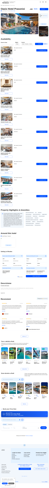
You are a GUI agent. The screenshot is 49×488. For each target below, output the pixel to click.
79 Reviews (45, 15)
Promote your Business (5, 472)
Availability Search (42, 50)
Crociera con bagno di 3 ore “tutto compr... (20, 363)
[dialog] (8, 482)
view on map (13, 10)
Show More (3, 325)
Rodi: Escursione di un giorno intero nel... (28, 364)
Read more (6, 481)
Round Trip (10, 424)
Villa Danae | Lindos (44, 397)
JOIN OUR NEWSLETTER (24, 468)
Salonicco (14, 455)
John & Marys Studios (35, 398)
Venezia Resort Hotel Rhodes (28, 398)
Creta (14, 456)
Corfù (14, 457)
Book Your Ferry (36, 276)
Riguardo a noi (4, 467)
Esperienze (27, 455)
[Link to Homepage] (6, 4)
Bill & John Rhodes (20, 397)
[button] (8, 485)
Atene (14, 454)
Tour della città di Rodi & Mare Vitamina (4, 364)
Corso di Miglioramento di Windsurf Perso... (36, 364)
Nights (16, 42)
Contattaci (3, 469)
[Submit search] (22, 379)
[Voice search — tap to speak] (19, 379)
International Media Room (6, 471)
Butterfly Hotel (3, 398)
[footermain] (24, 445)
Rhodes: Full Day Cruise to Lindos (44, 363)
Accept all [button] (5, 483)
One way (4, 424)
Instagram (22, 478)
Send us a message (29, 435)
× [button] (14, 478)
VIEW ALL (24, 336)
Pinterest (27, 478)
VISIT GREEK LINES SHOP (40, 468)
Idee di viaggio (27, 454)
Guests (23, 42)
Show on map (8, 245)
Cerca (44, 427)
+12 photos (43, 31)
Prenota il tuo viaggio (41, 452)
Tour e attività (27, 456)
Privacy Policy (4, 466)
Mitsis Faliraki (11, 398)
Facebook (20, 478)
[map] (40, 2)
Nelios (46, 481)
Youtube (25, 478)
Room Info (6, 59)
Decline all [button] (11, 483)
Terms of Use (4, 464)
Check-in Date (4, 42)
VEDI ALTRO (24, 369)
